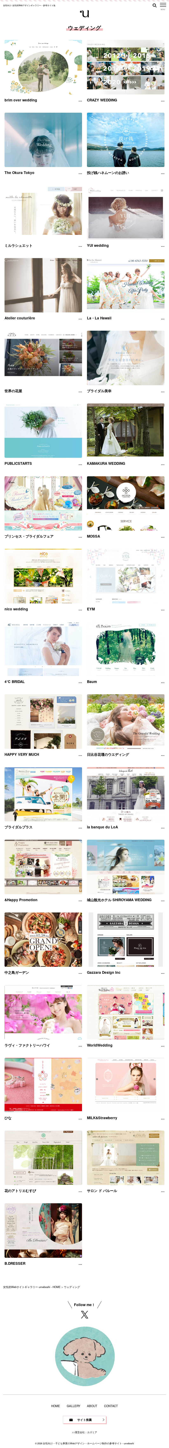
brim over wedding (21, 99)
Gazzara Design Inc (104, 972)
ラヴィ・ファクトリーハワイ (27, 1045)
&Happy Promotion (21, 899)
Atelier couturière (20, 317)
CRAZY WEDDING (102, 99)
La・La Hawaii (99, 317)
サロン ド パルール (102, 1190)
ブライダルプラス (19, 826)
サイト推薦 (84, 1420)
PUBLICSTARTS (18, 463)
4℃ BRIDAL (15, 681)
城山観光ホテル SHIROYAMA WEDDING (119, 899)
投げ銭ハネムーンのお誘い (108, 172)
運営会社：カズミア (86, 1432)
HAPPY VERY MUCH (22, 754)
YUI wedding (98, 245)
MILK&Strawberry (102, 1117)
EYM (91, 608)
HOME (55, 1406)
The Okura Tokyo (19, 172)
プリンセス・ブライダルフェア (29, 536)
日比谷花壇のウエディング (108, 754)
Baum (92, 681)
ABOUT (92, 1406)
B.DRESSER (15, 1263)
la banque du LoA (102, 826)
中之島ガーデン (17, 972)
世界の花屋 (15, 390)
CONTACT (111, 1406)
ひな (8, 1117)
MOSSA (93, 536)
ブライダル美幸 (99, 390)
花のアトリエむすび (20, 1190)
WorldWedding (100, 1045)
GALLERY (73, 1406)
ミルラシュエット (19, 245)
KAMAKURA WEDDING (106, 463)
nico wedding (16, 608)
